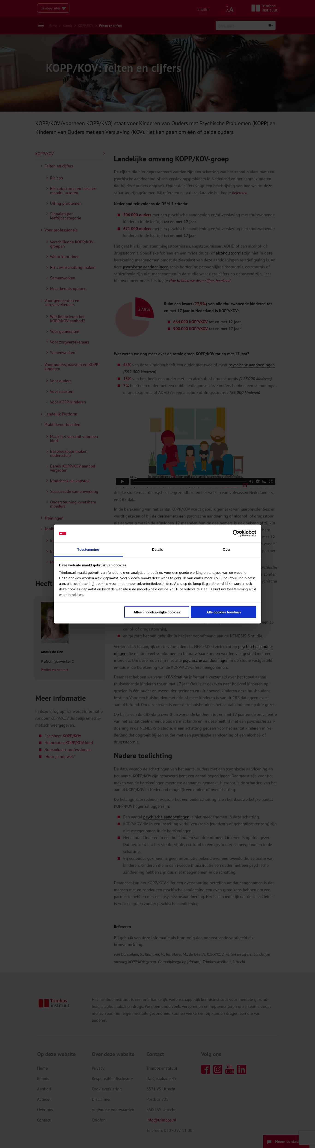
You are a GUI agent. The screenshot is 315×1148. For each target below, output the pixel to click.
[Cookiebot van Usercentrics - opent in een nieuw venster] (236, 533)
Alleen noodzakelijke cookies (157, 612)
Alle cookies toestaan (223, 612)
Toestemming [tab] (88, 549)
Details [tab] (157, 549)
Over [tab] (227, 549)
